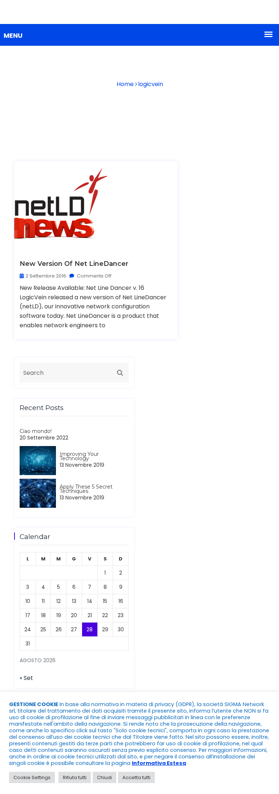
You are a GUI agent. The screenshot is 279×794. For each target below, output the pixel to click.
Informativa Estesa (159, 763)
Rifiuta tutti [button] (74, 777)
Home (125, 84)
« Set (26, 678)
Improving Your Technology (79, 456)
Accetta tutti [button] (136, 777)
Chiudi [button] (104, 777)
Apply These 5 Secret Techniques (86, 488)
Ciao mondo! (36, 431)
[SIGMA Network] (139, 12)
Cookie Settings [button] (31, 777)
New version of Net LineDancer (74, 264)
